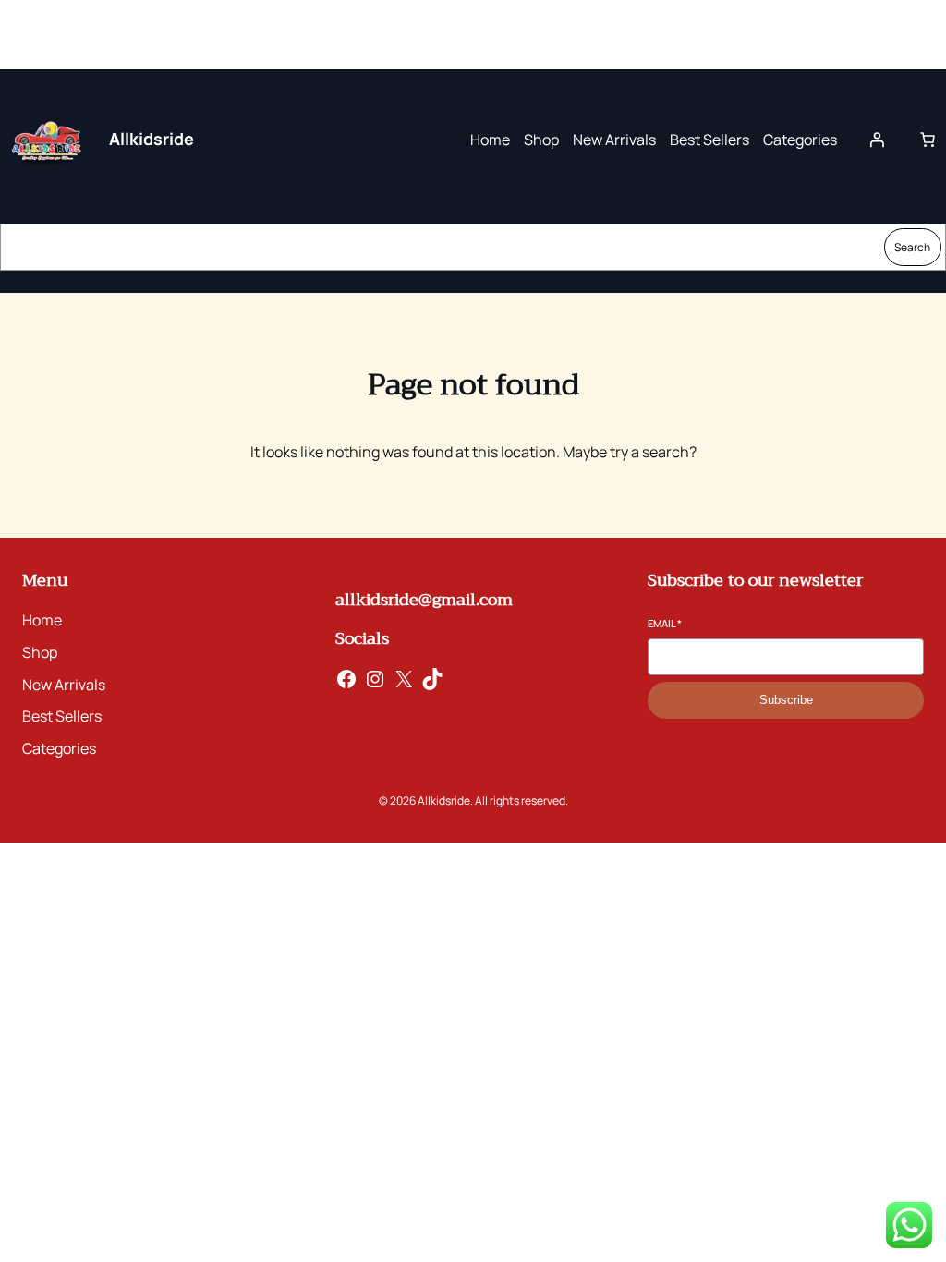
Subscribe (786, 700)
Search (912, 247)
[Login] (876, 139)
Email (665, 623)
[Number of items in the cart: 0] (927, 139)
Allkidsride (151, 138)
